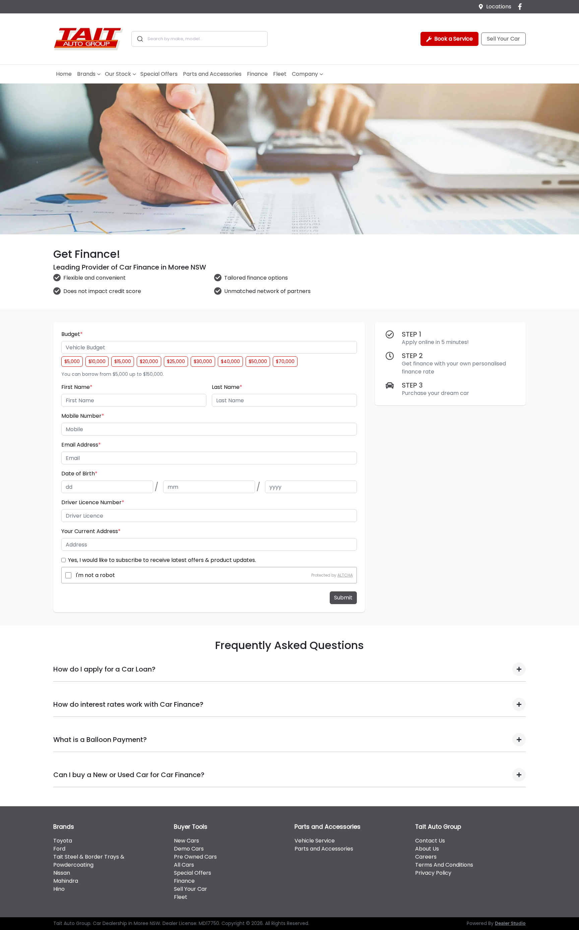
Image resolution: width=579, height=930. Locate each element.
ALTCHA (345, 575)
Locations (498, 6)
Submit (343, 597)
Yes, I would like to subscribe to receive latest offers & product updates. (162, 560)
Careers (426, 857)
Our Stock (118, 74)
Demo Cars (189, 849)
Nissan (61, 873)
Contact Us (430, 841)
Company (305, 74)
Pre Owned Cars (195, 857)
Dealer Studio (510, 923)
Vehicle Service (315, 841)
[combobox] (199, 39)
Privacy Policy (433, 873)
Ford (59, 849)
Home (64, 74)
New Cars (186, 841)
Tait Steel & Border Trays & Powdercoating (88, 861)
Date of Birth (79, 473)
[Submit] (139, 39)
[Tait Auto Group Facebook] (521, 6)
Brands (86, 74)
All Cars (184, 865)
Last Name (227, 387)
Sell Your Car (503, 39)
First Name (76, 387)
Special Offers (159, 74)
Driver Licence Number (92, 502)
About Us (427, 849)
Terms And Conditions (444, 865)
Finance (257, 74)
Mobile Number (82, 416)
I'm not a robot (95, 575)
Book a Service (453, 39)
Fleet (279, 74)
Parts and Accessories (212, 74)
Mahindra (65, 881)
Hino (59, 889)
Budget (72, 334)
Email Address (81, 445)
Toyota (62, 841)
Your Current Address (91, 531)
